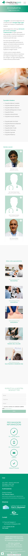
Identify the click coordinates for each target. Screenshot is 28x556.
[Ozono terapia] (14, 334)
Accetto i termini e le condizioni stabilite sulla (13, 407)
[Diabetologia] (14, 292)
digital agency (14, 552)
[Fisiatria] (14, 354)
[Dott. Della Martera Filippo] (14, 181)
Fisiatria (14, 364)
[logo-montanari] (14, 507)
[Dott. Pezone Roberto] (14, 227)
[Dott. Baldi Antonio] (14, 158)
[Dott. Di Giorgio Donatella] (14, 204)
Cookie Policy (17, 554)
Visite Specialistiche (14, 279)
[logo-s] (11, 2)
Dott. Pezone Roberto (14, 238)
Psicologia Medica (14, 280)
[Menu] (24, 2)
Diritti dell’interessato (10, 549)
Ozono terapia (14, 343)
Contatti (6, 528)
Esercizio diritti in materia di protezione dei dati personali (14, 551)
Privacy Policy (8, 408)
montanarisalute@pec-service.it (15, 540)
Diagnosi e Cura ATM (14, 322)
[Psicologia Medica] (14, 271)
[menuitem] (24, 2)
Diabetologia (14, 302)
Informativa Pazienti (18, 549)
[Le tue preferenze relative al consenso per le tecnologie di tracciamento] (2, 553)
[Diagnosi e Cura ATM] (14, 312)
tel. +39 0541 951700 (9, 526)
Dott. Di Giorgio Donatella (14, 215)
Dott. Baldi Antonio (14, 169)
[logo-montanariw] (14, 513)
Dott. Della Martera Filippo (14, 192)
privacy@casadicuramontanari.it (14, 547)
